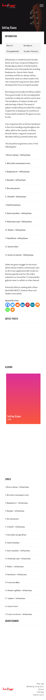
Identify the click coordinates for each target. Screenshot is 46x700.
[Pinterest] (27, 305)
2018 (9, 419)
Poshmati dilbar (13, 582)
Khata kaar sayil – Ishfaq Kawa (19, 222)
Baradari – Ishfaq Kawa (16, 180)
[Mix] (37, 305)
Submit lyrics (38, 695)
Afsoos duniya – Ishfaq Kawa (18, 155)
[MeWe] (32, 305)
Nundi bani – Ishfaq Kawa (17, 238)
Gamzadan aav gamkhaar (16, 535)
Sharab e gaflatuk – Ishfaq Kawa (19, 590)
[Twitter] (12, 305)
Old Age (40, 692)
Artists (41, 689)
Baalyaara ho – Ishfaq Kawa (18, 172)
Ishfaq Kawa (14, 416)
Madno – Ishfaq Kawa (17, 230)
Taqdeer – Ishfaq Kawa (16, 598)
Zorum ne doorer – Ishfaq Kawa (20, 255)
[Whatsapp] (7, 310)
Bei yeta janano (13, 188)
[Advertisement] (23, 345)
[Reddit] (17, 305)
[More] (12, 310)
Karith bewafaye (14, 205)
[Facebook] (7, 305)
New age (40, 684)
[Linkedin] (22, 305)
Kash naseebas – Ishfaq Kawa (19, 213)
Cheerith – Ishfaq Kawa (16, 197)
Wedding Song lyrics (35, 686)
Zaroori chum (13, 247)
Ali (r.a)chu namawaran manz (18, 163)
